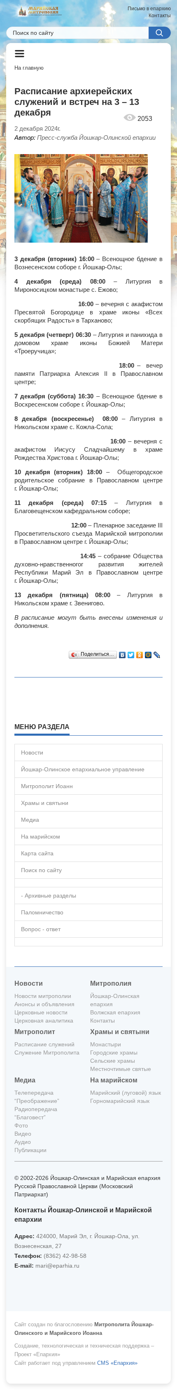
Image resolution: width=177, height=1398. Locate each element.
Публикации (30, 1150)
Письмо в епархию (149, 8)
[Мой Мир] (148, 653)
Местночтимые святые (120, 1069)
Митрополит (34, 1031)
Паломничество (42, 912)
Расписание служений (44, 1044)
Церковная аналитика (43, 1020)
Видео (22, 1133)
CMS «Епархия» (117, 1363)
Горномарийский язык (119, 1101)
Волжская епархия (115, 1012)
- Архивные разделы (48, 895)
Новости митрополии (42, 996)
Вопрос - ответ (41, 929)
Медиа (30, 819)
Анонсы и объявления (44, 1004)
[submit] (160, 33)
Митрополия (110, 983)
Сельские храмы (112, 1060)
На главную (29, 68)
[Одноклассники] (139, 653)
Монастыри (105, 1044)
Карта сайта (37, 853)
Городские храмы (113, 1052)
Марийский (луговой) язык (125, 1092)
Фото (21, 1125)
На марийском (40, 836)
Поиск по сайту (41, 870)
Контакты (160, 15)
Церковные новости (41, 1012)
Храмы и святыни (44, 803)
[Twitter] (131, 653)
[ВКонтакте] (122, 653)
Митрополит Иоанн (47, 786)
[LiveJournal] (157, 653)
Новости (32, 752)
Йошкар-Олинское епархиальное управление (82, 769)
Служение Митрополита (46, 1052)
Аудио (22, 1142)
